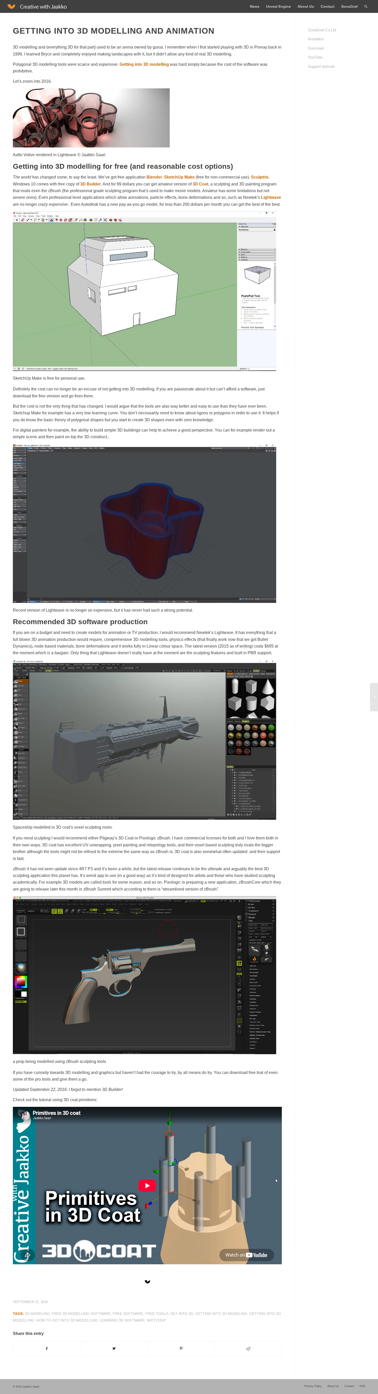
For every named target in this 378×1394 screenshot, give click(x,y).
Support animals (321, 66)
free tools (156, 1314)
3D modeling (37, 1314)
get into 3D (181, 1314)
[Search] (366, 6)
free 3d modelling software (81, 1314)
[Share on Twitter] (113, 1348)
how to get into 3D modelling (66, 1320)
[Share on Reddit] (248, 1348)
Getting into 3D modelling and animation (113, 30)
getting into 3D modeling (221, 1314)
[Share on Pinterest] (181, 1348)
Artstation (316, 39)
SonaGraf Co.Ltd (322, 30)
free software (128, 1314)
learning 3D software (122, 1320)
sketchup (156, 1320)
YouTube (315, 57)
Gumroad (316, 48)
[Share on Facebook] (46, 1348)
